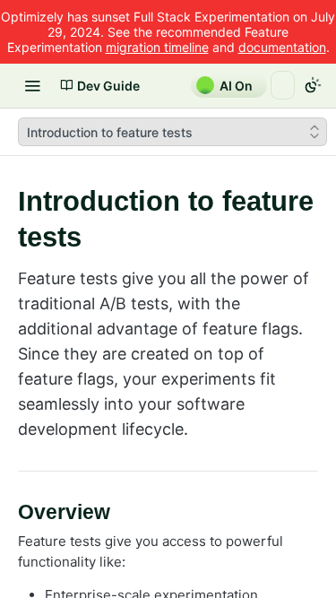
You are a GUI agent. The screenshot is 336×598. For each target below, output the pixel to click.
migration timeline (157, 47)
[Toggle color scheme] (312, 85)
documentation (282, 47)
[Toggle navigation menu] (32, 85)
